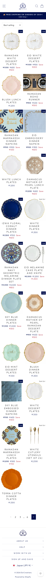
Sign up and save (22, 559)
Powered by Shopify (23, 577)
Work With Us (22, 553)
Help (22, 547)
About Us (22, 541)
